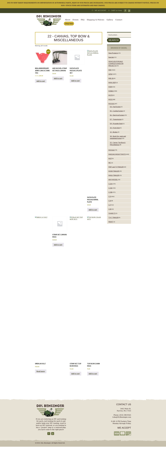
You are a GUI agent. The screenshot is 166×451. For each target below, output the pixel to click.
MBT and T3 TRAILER (115, 167)
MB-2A (111, 78)
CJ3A (110, 188)
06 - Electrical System (117, 115)
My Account (99, 10)
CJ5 (109, 196)
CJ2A (110, 184)
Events (75, 20)
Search (113, 40)
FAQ (82, 20)
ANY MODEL (113, 179)
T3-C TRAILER (113, 217)
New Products (113, 53)
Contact (118, 20)
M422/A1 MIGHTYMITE (117, 154)
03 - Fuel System (115, 107)
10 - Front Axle (115, 128)
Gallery (110, 20)
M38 (110, 87)
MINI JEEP (112, 82)
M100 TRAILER (113, 171)
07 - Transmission (116, 119)
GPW (110, 74)
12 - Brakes (113, 132)
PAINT (110, 222)
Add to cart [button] (41, 81)
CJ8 (109, 209)
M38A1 (111, 91)
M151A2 (111, 150)
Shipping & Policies (95, 20)
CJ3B (110, 192)
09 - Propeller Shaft (116, 123)
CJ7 (109, 205)
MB (109, 70)
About (67, 20)
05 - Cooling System (116, 111)
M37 (110, 158)
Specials (111, 57)
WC (109, 163)
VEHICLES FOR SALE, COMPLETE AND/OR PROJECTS (115, 63)
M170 (110, 95)
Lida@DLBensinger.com (121, 417)
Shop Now (69, 24)
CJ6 (109, 200)
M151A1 (111, 103)
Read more (41, 371)
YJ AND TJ (111, 213)
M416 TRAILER (113, 175)
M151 (110, 99)
